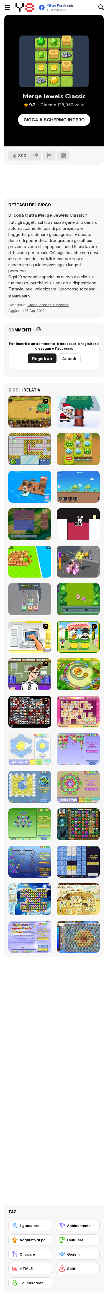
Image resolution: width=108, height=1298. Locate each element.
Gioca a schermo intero (54, 120)
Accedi (69, 358)
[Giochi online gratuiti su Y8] (25, 7)
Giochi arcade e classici (48, 305)
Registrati (42, 358)
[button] (19, 296)
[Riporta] (49, 155)
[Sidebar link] (7, 7)
